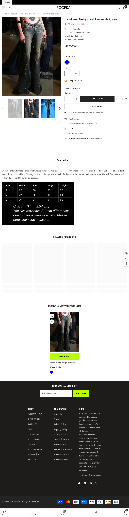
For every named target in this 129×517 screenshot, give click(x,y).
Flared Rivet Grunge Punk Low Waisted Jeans (63, 362)
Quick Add (64, 356)
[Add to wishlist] (119, 99)
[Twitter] (96, 483)
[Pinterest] (79, 483)
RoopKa (76, 29)
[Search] (10, 7)
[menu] (3, 7)
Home (4, 13)
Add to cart (97, 98)
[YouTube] (91, 483)
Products (14, 13)
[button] (3, 108)
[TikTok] (85, 483)
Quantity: (68, 93)
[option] (31, 56)
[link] (17, 286)
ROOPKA (7, 2)
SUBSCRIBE (81, 393)
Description (63, 160)
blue (51, 372)
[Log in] (118, 7)
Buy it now (95, 106)
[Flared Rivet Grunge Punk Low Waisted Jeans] (64, 332)
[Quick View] (52, 321)
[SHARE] (125, 99)
